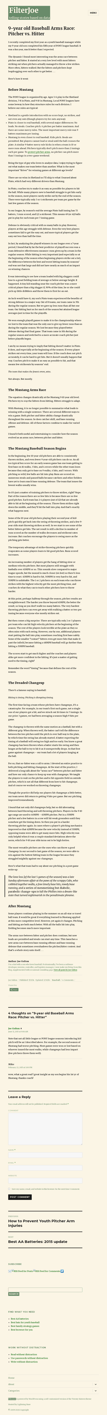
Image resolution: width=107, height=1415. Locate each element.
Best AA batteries (20, 1318)
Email (12, 1163)
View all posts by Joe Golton (65, 970)
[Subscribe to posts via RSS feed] (22, 1271)
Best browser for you (22, 1329)
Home (11, 1378)
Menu (93, 13)
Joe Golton (12, 980)
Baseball (56, 980)
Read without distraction (24, 1354)
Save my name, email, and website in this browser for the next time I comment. (46, 1189)
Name (12, 1150)
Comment (13, 1110)
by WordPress (32, 1399)
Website (12, 1176)
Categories (14, 1390)
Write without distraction (24, 1361)
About (11, 1384)
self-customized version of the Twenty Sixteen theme (68, 1399)
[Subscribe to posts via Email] (9, 1271)
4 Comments (67, 980)
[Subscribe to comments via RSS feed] (46, 1271)
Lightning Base (24, 1404)
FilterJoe (23, 10)
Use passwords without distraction (29, 1358)
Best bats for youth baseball (25, 1322)
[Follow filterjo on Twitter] (62, 1271)
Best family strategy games (25, 1326)
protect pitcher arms (39, 152)
